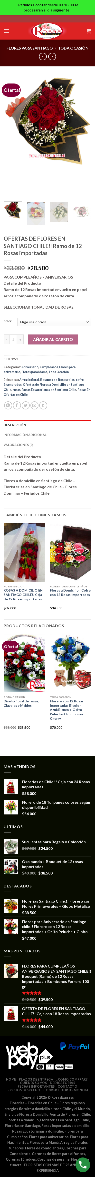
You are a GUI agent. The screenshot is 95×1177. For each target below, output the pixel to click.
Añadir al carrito (53, 339)
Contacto (67, 1086)
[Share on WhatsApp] (8, 405)
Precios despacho (24, 1090)
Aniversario (29, 367)
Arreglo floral (29, 380)
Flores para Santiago (30, 48)
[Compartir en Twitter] (26, 405)
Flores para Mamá (34, 372)
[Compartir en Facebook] (17, 405)
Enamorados (13, 384)
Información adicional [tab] (25, 435)
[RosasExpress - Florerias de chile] (47, 31)
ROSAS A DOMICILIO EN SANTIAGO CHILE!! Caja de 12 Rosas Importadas (23, 594)
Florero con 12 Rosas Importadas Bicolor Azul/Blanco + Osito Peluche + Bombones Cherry (67, 709)
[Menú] (7, 31)
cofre (80, 380)
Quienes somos (33, 1083)
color (8, 321)
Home (11, 1079)
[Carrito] (88, 31)
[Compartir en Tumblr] (43, 405)
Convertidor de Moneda (66, 1090)
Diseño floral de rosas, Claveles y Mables (21, 703)
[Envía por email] (34, 405)
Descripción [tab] (15, 425)
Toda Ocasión (73, 48)
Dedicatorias (62, 1083)
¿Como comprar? (72, 1079)
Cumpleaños (49, 367)
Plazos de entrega (36, 1079)
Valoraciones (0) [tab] (18, 445)
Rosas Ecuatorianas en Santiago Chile (49, 390)
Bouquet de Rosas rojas (57, 380)
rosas (16, 390)
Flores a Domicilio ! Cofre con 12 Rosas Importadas (70, 592)
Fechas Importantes (36, 1086)
